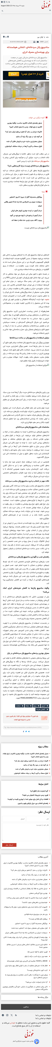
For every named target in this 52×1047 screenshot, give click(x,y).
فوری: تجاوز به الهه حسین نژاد (37, 952)
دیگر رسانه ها (43, 997)
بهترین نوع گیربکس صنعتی (38, 893)
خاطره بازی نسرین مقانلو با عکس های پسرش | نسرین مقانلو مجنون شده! (27, 946)
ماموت (47, 299)
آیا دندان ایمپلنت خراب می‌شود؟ (36, 982)
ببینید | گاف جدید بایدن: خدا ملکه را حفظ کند (26, 220)
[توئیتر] (7, 2)
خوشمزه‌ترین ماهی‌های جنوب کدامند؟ (34, 902)
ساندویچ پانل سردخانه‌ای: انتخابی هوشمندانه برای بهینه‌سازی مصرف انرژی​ (28, 49)
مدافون (26, 1006)
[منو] (50, 11)
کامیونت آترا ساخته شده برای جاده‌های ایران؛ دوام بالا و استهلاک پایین (25, 908)
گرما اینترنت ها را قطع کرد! (39, 791)
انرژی (43, 706)
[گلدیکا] (26, 75)
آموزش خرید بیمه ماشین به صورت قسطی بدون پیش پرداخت (27, 898)
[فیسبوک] (23, 732)
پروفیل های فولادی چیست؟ (38, 919)
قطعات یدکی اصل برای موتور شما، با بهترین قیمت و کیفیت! (28, 799)
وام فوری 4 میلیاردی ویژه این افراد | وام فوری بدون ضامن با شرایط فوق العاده (22, 718)
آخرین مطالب (43, 857)
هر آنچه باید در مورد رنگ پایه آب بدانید (29, 136)
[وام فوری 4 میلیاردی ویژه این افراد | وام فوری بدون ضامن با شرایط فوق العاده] (44, 718)
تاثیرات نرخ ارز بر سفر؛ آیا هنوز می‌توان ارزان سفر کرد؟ (23, 132)
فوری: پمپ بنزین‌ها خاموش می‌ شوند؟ (35, 795)
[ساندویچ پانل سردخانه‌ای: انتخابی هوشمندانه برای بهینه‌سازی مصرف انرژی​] (26, 94)
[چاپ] (34, 42)
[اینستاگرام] (4, 2)
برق (35, 706)
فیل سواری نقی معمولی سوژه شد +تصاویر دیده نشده (29, 928)
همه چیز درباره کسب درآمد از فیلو (36, 956)
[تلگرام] (2, 2)
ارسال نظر (9, 845)
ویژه (43, 191)
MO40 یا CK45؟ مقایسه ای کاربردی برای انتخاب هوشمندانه (27, 961)
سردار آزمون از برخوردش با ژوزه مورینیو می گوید (26, 215)
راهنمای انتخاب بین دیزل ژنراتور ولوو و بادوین (33, 803)
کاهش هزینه (40, 709)
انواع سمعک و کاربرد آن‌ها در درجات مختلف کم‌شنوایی (23, 146)
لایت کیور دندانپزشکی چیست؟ (37, 970)
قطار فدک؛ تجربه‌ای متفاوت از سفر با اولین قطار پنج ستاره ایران (26, 965)
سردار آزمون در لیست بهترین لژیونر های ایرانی (26, 210)
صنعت (18, 706)
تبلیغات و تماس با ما (43, 1015)
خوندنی (12, 1022)
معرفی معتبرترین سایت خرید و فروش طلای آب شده (24, 141)
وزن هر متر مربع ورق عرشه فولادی (35, 914)
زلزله (27, 706)
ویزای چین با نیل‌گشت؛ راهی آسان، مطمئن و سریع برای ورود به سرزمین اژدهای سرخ (26, 976)
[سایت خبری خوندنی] (38, 4)
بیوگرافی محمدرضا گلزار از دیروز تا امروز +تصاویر (26, 197)
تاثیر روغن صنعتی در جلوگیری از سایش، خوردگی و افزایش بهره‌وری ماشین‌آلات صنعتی (25, 988)
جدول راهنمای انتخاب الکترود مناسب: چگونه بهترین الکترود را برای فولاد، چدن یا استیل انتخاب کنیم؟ (24, 125)
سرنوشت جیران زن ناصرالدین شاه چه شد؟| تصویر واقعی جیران (23, 204)
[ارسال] (37, 42)
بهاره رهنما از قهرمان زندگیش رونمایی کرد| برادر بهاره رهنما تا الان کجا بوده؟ (26, 938)
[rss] (9, 2)
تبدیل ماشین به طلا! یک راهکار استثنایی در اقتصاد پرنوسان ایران (25, 888)
